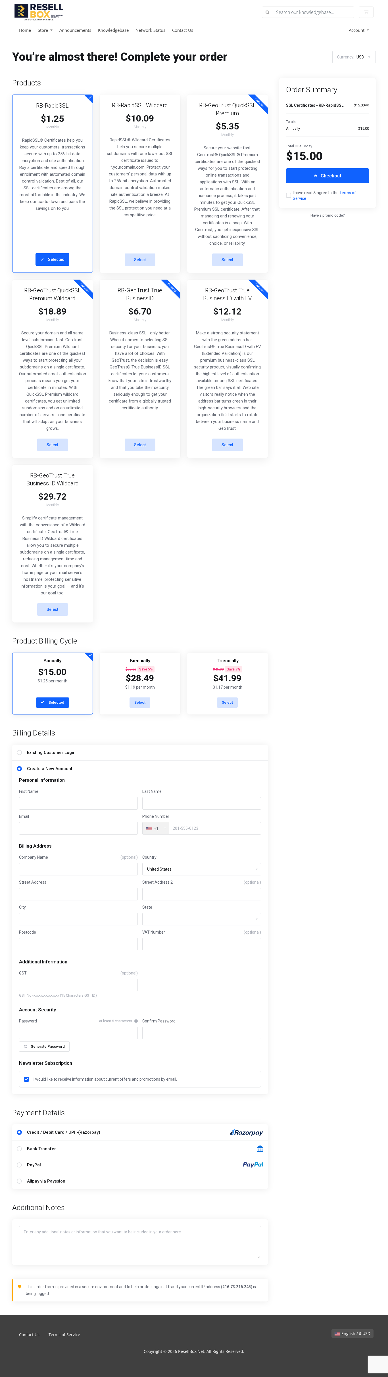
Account (357, 30)
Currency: (350, 57)
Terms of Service (64, 1334)
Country (149, 857)
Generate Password (48, 1046)
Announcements (75, 30)
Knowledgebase (113, 30)
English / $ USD (355, 1333)
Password (28, 1021)
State (147, 907)
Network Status (150, 30)
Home (25, 30)
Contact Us (182, 30)
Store (43, 30)
